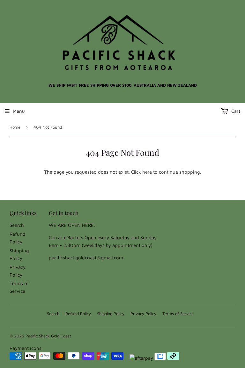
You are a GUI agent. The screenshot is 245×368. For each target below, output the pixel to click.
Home (15, 127)
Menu (19, 111)
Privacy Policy (143, 313)
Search (17, 225)
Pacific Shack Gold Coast (48, 335)
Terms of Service (178, 313)
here (147, 172)
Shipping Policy (110, 313)
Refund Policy (78, 313)
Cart (235, 111)
